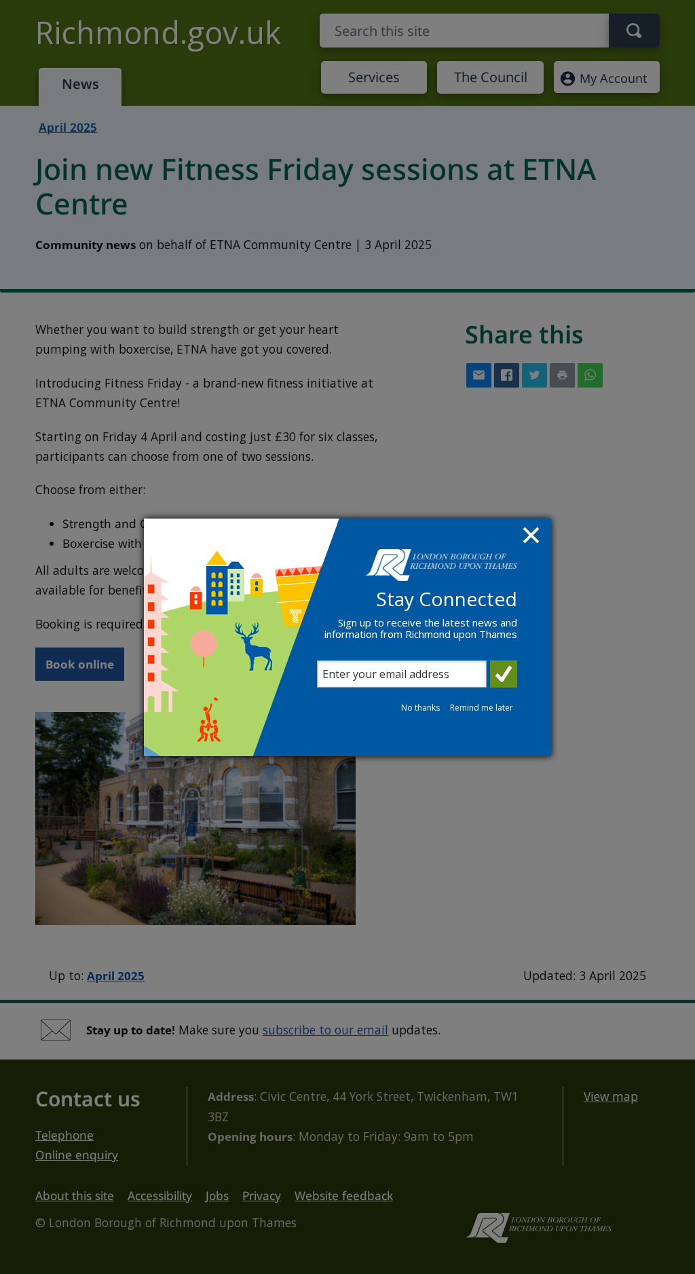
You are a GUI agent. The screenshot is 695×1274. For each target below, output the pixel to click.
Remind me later (481, 707)
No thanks (420, 707)
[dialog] (347, 637)
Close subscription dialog (533, 537)
